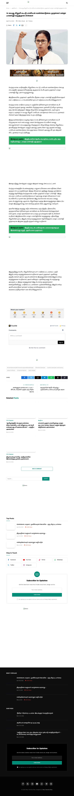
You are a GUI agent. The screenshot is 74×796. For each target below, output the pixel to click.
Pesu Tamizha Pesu (47, 790)
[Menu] (7, 3)
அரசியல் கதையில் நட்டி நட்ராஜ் (28, 723)
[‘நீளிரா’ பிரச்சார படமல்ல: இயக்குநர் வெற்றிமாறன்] (10, 715)
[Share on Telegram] (19, 25)
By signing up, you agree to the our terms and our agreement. (38, 599)
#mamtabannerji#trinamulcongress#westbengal (20, 368)
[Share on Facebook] (13, 25)
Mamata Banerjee (40, 368)
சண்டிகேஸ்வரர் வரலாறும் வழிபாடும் (30, 542)
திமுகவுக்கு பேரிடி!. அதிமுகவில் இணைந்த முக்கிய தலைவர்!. (18, 458)
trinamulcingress (21, 370)
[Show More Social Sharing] (25, 25)
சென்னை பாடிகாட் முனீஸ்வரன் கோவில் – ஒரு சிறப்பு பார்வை (39, 524)
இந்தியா (40, 420)
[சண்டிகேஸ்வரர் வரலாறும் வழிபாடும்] (10, 544)
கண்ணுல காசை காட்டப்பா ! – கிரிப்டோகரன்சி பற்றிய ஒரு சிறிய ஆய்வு (22, 390)
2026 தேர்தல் (10, 420)
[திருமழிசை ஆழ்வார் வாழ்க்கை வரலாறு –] (10, 535)
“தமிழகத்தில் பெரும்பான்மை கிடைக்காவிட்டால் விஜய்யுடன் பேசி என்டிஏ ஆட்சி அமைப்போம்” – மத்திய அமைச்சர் (20, 426)
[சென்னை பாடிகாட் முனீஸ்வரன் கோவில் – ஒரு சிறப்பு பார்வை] (10, 526)
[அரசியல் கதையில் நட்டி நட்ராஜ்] (10, 725)
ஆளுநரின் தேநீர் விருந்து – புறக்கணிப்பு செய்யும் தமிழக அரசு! (52, 389)
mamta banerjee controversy (55, 368)
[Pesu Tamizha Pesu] (37, 3)
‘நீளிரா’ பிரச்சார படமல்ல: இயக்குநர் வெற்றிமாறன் (35, 713)
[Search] (67, 3)
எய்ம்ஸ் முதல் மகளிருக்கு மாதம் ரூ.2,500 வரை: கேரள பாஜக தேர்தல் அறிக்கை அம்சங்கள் (51, 425)
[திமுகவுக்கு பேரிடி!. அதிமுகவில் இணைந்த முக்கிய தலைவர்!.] (21, 443)
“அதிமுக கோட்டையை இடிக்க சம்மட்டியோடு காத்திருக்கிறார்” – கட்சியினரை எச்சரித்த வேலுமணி (39, 733)
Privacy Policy (47, 599)
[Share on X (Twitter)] (16, 25)
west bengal (32, 370)
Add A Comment (37, 469)
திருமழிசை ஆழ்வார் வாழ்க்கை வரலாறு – (31, 533)
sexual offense (11, 370)
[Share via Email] (22, 25)
